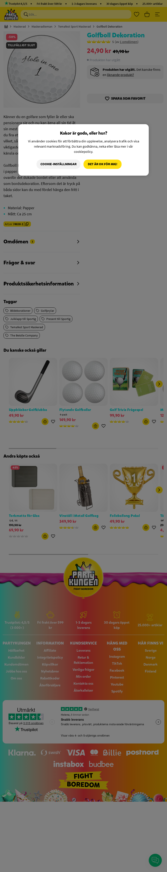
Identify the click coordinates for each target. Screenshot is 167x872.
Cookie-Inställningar (58, 164)
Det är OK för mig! (102, 164)
